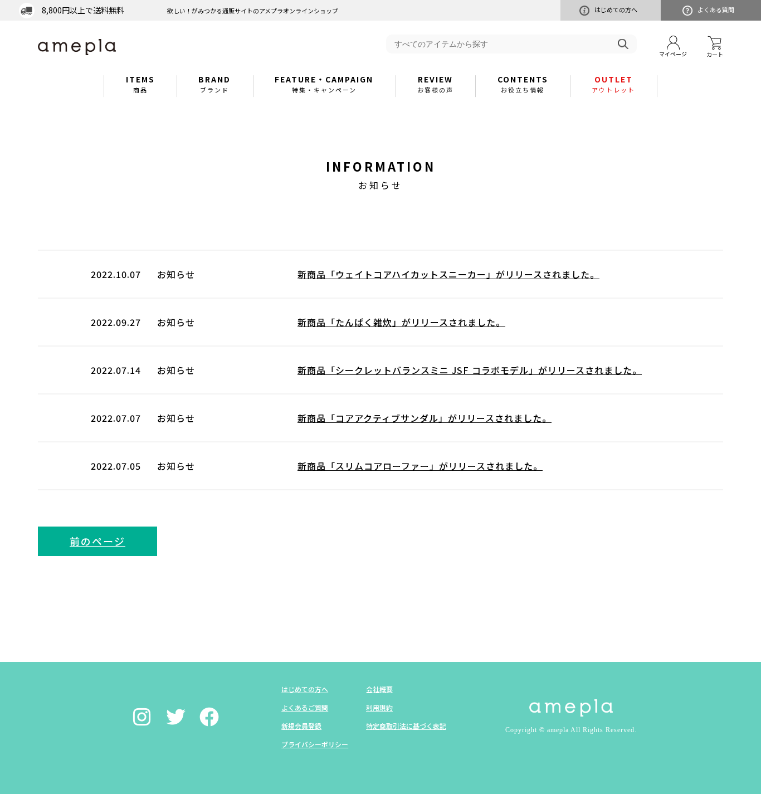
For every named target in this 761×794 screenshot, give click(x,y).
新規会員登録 (301, 725)
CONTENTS (522, 84)
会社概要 (379, 689)
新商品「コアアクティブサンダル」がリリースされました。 (424, 418)
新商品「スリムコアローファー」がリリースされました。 (420, 465)
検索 (623, 44)
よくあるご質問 (304, 707)
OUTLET (613, 84)
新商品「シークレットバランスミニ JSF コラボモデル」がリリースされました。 (469, 370)
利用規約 (379, 707)
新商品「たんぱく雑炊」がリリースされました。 (401, 322)
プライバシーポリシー (314, 744)
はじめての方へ (615, 9)
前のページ (97, 541)
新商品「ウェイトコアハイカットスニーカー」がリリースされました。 (448, 274)
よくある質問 (715, 9)
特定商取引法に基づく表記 (406, 725)
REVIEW (435, 84)
